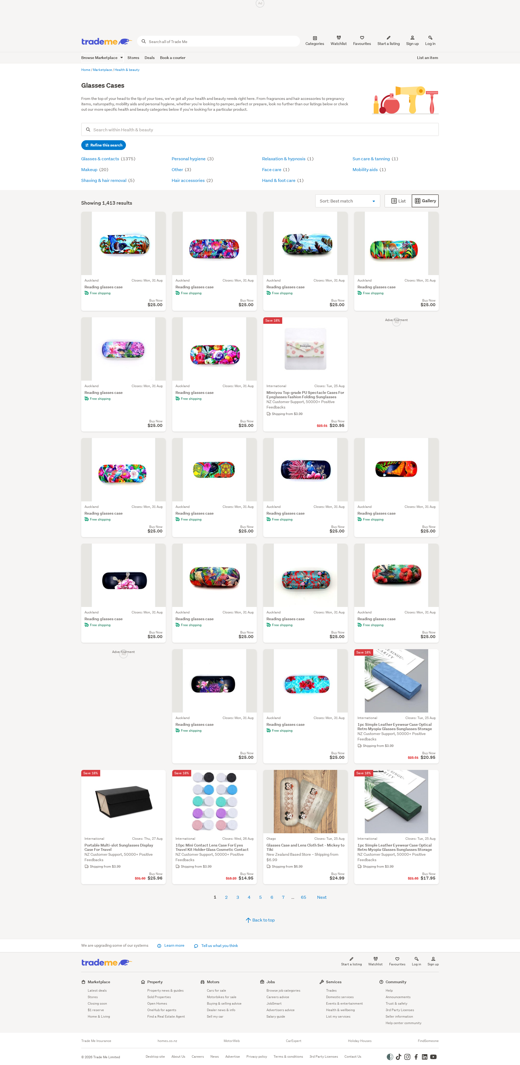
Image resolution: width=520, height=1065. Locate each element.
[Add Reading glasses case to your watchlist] (158, 219)
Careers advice (277, 997)
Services (334, 981)
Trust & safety (396, 1003)
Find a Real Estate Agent (166, 1016)
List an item (427, 57)
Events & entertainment (344, 1003)
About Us (178, 1056)
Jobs (270, 981)
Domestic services (340, 997)
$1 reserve (96, 1010)
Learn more (174, 945)
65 (303, 897)
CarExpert (293, 1041)
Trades (331, 990)
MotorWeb (232, 1041)
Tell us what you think (219, 945)
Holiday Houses (360, 1041)
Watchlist (375, 964)
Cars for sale (216, 990)
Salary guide (275, 1016)
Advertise (232, 1056)
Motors (213, 981)
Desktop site (155, 1056)
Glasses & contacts (100, 158)
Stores (133, 57)
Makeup (89, 169)
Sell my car (215, 1016)
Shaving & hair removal (104, 180)
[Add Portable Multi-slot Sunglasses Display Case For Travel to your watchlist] (158, 777)
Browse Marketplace (99, 57)
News (214, 1056)
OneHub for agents (161, 1010)
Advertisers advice (280, 1010)
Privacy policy (256, 1056)
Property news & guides (165, 990)
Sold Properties (159, 997)
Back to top (263, 920)
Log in (430, 43)
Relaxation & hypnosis (284, 158)
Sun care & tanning (372, 158)
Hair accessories (189, 180)
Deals (150, 57)
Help (389, 990)
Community (396, 981)
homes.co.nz (167, 1041)
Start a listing (351, 964)
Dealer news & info (221, 1010)
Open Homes (157, 1003)
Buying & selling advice (224, 1003)
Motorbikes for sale (221, 997)
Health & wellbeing (340, 1010)
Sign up (412, 43)
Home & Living (99, 1016)
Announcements (398, 997)
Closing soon (97, 1003)
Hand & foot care (279, 180)
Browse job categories (283, 990)
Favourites (397, 964)
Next (322, 897)
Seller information (399, 1016)
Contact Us (352, 1056)
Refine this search (106, 145)
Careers (198, 1056)
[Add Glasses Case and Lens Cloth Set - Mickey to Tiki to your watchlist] (340, 777)
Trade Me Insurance (96, 1041)
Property (155, 981)
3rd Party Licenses (400, 1010)
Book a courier (172, 57)
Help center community (403, 1023)
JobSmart (274, 1003)
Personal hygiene (189, 158)
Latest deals (97, 990)
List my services (338, 1016)
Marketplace (99, 981)
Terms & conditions (288, 1056)
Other (178, 169)
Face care (272, 169)
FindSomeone (428, 1041)
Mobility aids (366, 169)
